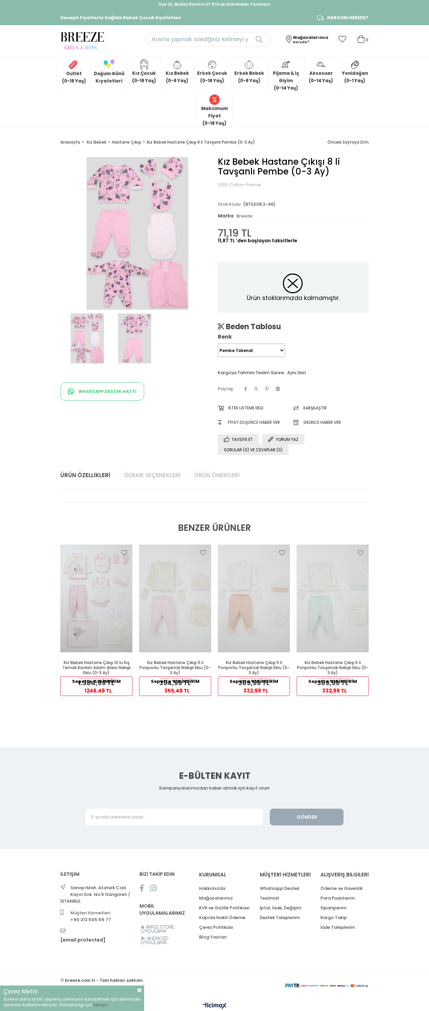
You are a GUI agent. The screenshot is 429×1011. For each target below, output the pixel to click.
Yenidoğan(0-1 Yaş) (355, 77)
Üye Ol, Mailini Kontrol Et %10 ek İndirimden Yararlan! (214, 4)
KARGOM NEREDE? (347, 18)
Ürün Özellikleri (85, 475)
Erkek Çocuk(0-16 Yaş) (212, 77)
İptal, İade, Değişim (280, 908)
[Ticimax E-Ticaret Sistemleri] (215, 1006)
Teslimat (269, 898)
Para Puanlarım (337, 898)
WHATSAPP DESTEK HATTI (106, 391)
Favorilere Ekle (124, 553)
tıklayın (101, 1005)
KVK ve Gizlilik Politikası (224, 908)
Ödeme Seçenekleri (152, 475)
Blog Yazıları (213, 937)
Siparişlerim (333, 908)
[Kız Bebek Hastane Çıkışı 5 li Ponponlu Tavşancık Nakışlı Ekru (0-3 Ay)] (175, 598)
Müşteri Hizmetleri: (90, 916)
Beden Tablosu (252, 326)
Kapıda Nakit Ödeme (222, 917)
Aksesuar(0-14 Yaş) (321, 77)
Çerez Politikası (216, 927)
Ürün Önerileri (217, 475)
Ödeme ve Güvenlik (341, 888)
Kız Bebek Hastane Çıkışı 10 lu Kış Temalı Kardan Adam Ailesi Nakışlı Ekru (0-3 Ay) (96, 667)
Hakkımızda (212, 888)
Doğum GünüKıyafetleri (109, 77)
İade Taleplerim (337, 927)
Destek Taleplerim (280, 917)
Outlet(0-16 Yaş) (74, 77)
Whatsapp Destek (279, 888)
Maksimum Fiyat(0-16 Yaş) (214, 116)
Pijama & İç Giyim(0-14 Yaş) (286, 80)
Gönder (307, 817)
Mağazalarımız (216, 898)
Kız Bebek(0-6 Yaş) (177, 77)
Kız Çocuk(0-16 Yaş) (144, 77)
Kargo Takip (333, 917)
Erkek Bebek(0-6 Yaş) (249, 77)
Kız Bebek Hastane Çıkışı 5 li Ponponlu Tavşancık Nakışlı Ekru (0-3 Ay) (175, 667)
